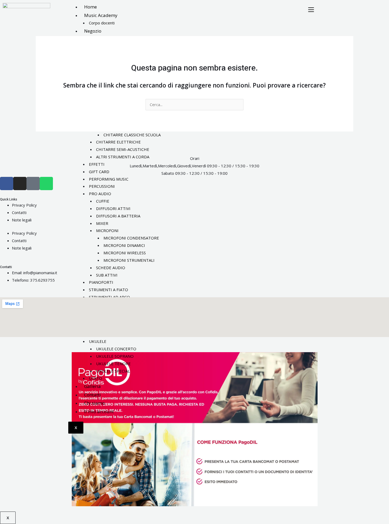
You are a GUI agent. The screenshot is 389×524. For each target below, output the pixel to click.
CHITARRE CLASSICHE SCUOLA (132, 134)
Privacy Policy (24, 205)
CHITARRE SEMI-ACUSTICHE (122, 149)
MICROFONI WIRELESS (124, 252)
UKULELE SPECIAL (113, 371)
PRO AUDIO (100, 193)
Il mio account (99, 411)
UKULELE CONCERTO (116, 348)
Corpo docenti (102, 22)
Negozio (92, 31)
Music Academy (100, 15)
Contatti (92, 395)
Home (90, 7)
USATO (95, 378)
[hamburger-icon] (311, 10)
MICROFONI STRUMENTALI (129, 260)
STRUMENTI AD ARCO (109, 297)
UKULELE (97, 341)
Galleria (92, 386)
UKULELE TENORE (113, 363)
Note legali (21, 219)
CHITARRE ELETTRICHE (118, 142)
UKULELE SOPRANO (115, 356)
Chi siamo (94, 403)
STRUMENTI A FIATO (108, 289)
